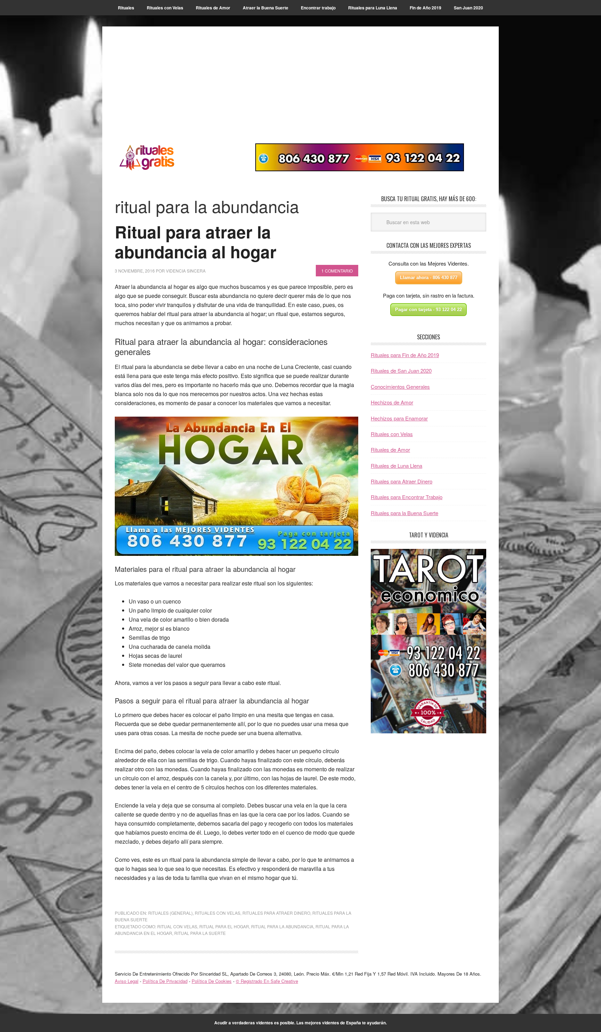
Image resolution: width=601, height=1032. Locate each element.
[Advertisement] (300, 91)
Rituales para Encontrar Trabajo (406, 497)
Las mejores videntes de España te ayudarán (341, 1022)
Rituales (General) (170, 913)
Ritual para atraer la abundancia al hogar (196, 242)
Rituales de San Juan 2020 (401, 370)
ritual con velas (177, 926)
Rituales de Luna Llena (396, 465)
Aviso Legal (126, 981)
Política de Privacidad (165, 981)
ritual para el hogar (224, 926)
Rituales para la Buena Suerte (404, 513)
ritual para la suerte (200, 933)
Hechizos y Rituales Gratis (162, 157)
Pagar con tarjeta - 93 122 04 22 (428, 309)
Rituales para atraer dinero (276, 913)
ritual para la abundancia (282, 926)
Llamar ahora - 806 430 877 (428, 277)
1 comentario (337, 271)
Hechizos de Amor (392, 402)
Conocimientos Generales (400, 386)
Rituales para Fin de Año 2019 (405, 355)
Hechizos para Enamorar (399, 418)
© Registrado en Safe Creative (267, 981)
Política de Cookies (212, 981)
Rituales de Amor (390, 449)
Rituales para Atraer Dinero (401, 481)
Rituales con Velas (217, 913)
